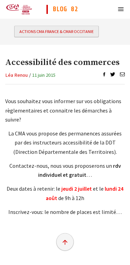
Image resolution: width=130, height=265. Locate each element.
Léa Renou (16, 75)
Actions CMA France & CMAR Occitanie (56, 31)
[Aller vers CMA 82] (19, 8)
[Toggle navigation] (120, 9)
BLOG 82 (65, 9)
